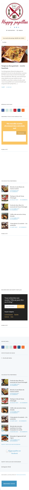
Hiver (12, 316)
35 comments (14, 191)
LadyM (3, 87)
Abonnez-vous (9, 483)
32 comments (22, 227)
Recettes (16, 314)
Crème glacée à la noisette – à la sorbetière (18, 224)
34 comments (14, 219)
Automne (7, 316)
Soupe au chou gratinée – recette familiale (13, 67)
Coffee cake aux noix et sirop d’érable (18, 215)
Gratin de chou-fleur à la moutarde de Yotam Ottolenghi (18, 206)
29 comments (23, 431)
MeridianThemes (21, 474)
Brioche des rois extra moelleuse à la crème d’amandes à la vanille (16, 428)
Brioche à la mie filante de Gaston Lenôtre (17, 188)
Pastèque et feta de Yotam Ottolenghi (17, 197)
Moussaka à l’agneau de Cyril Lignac (18, 437)
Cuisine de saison (9, 314)
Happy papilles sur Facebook (10, 444)
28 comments (14, 441)
